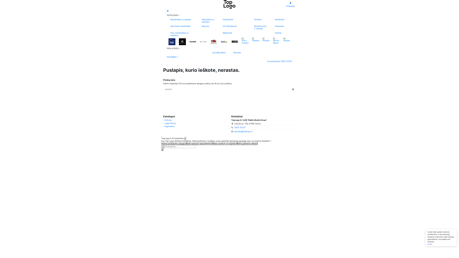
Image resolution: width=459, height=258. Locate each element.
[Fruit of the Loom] (213, 41)
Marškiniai (279, 19)
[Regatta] (224, 41)
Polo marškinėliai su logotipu (179, 34)
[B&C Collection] (182, 41)
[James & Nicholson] (234, 41)
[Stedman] (255, 39)
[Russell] (287, 39)
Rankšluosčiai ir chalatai (260, 27)
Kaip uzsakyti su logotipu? (225, 143)
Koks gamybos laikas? (247, 143)
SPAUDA (237, 52)
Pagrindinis (170, 126)
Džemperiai (228, 19)
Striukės (257, 19)
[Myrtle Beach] (276, 40)
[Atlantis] (172, 41)
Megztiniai (227, 33)
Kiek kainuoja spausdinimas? (200, 143)
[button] (229, 15)
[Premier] (266, 39)
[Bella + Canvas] (203, 41)
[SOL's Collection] (245, 40)
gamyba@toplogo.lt (243, 131)
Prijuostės (279, 26)
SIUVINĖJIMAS (219, 52)
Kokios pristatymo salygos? (174, 143)
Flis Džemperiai (230, 26)
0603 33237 (240, 127)
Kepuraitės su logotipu (208, 20)
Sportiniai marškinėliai (180, 26)
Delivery (168, 120)
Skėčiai (278, 33)
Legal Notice (170, 123)
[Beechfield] (192, 41)
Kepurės (205, 26)
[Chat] (161, 136)
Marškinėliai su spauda (180, 19)
